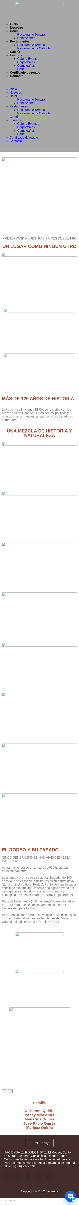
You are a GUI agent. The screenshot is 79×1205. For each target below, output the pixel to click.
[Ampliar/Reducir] (1, 1200)
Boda (21, 69)
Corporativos (26, 62)
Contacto (16, 76)
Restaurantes (20, 41)
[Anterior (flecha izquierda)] (1, 1204)
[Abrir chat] (70, 1196)
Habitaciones (26, 38)
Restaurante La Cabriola (34, 48)
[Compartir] (9, 1200)
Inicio (14, 24)
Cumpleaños (26, 65)
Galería (15, 51)
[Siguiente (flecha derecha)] (5, 1204)
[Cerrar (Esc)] (13, 1200)
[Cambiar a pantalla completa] (5, 1200)
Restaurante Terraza (31, 34)
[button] (39, 82)
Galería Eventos (28, 58)
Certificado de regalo (25, 72)
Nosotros (17, 27)
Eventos (16, 55)
